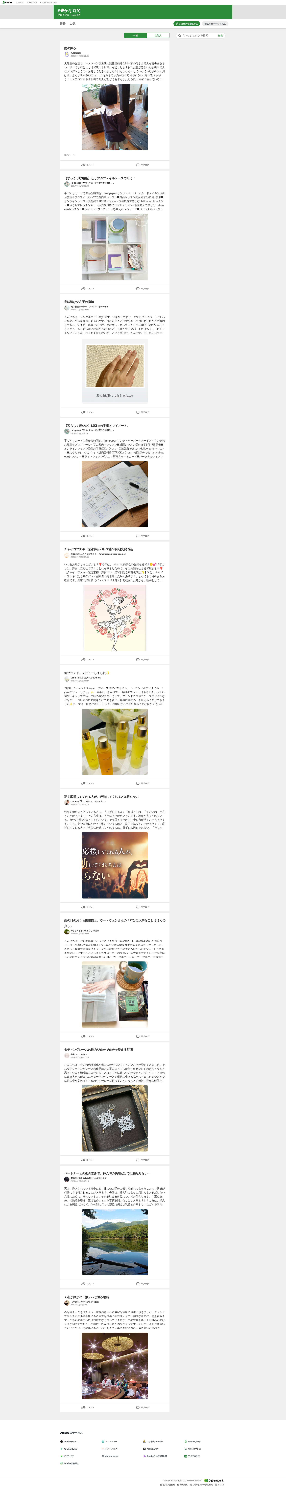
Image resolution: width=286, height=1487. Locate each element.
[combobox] (200, 36)
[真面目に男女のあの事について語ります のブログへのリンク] (67, 1179)
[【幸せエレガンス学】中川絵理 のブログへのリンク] (67, 1303)
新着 (63, 24)
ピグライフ (69, 1456)
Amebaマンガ (194, 1448)
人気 (72, 24)
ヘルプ (221, 1484)
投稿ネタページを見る (215, 23)
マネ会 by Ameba (155, 1441)
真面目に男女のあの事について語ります (89, 1178)
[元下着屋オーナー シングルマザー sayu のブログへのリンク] (67, 307)
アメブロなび (194, 1456)
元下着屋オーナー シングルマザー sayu (89, 306)
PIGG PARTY (152, 1449)
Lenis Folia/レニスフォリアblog (86, 677)
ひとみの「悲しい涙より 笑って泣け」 (89, 801)
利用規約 (184, 1484)
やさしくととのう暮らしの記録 (85, 930)
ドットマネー (111, 1441)
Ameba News (111, 1456)
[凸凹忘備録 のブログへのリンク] (67, 54)
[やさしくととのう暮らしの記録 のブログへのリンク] (67, 931)
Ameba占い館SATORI (157, 1456)
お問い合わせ (169, 1484)
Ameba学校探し (71, 1463)
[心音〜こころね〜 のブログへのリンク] (67, 1055)
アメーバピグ (111, 1448)
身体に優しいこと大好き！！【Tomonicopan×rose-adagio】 (100, 554)
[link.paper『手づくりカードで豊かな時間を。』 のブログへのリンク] (67, 184)
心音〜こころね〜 (79, 1054)
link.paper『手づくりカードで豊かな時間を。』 (93, 182)
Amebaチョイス (71, 1441)
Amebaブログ (194, 1441)
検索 (220, 35)
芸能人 (158, 35)
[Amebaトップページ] (7, 2)
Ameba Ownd (70, 1449)
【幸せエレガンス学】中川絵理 (85, 1301)
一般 (135, 35)
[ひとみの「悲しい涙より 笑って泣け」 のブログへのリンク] (67, 802)
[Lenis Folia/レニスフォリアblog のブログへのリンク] (67, 679)
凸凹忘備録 (76, 53)
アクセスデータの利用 (203, 1484)
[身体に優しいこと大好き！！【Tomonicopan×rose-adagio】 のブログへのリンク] (67, 555)
